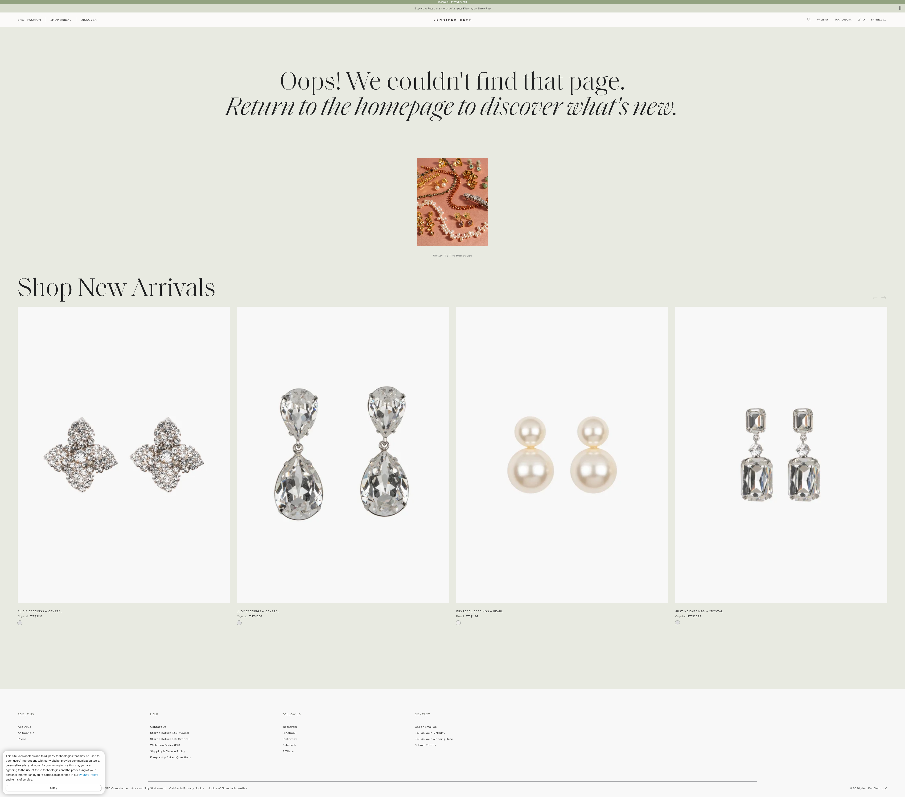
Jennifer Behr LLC (874, 788)
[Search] (809, 19)
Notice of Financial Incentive (227, 788)
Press (22, 739)
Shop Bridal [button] (61, 19)
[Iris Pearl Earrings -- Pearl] (562, 455)
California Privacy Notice (186, 788)
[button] (860, 19)
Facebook (289, 733)
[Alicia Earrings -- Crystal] (124, 455)
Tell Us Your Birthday (430, 733)
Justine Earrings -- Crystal (699, 611)
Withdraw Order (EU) (165, 745)
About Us (24, 726)
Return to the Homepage (452, 255)
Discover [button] (89, 19)
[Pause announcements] (900, 8)
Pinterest (290, 739)
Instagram (290, 726)
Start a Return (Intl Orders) (169, 739)
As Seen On (26, 733)
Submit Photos (425, 745)
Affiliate (288, 751)
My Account (843, 19)
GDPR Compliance (115, 788)
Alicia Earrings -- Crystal (40, 611)
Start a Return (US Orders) (169, 733)
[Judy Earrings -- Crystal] (343, 455)
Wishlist (822, 19)
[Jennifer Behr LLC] (452, 20)
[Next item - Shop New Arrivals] (884, 297)
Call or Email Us (426, 726)
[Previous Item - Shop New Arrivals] (875, 297)
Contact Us (158, 726)
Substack (289, 745)
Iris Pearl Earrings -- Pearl (479, 611)
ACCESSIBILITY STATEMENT (452, 2)
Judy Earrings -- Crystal (258, 611)
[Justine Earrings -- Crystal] (781, 455)
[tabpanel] (452, 208)
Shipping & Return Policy (167, 751)
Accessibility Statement (148, 788)
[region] (452, 8)
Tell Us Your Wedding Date (434, 739)
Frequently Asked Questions (170, 757)
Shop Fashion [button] (29, 19)
